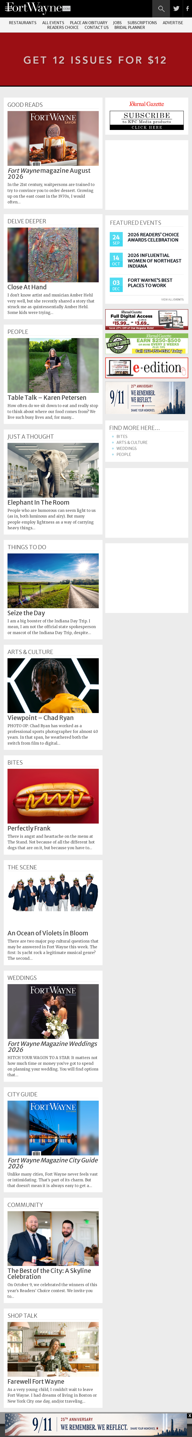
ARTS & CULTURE (30, 652)
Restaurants (22, 22)
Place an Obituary (88, 22)
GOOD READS (25, 104)
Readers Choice (63, 27)
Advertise (173, 22)
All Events (53, 22)
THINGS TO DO (27, 547)
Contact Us (96, 27)
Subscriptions (142, 22)
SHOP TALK (23, 1315)
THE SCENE (22, 867)
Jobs (117, 22)
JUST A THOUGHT (31, 436)
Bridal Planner (129, 27)
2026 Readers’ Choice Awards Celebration (153, 237)
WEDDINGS (22, 977)
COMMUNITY (25, 1204)
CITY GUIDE (23, 1094)
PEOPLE (18, 331)
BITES (15, 762)
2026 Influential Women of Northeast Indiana (155, 260)
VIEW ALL (172, 299)
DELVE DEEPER (27, 221)
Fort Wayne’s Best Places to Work (150, 283)
